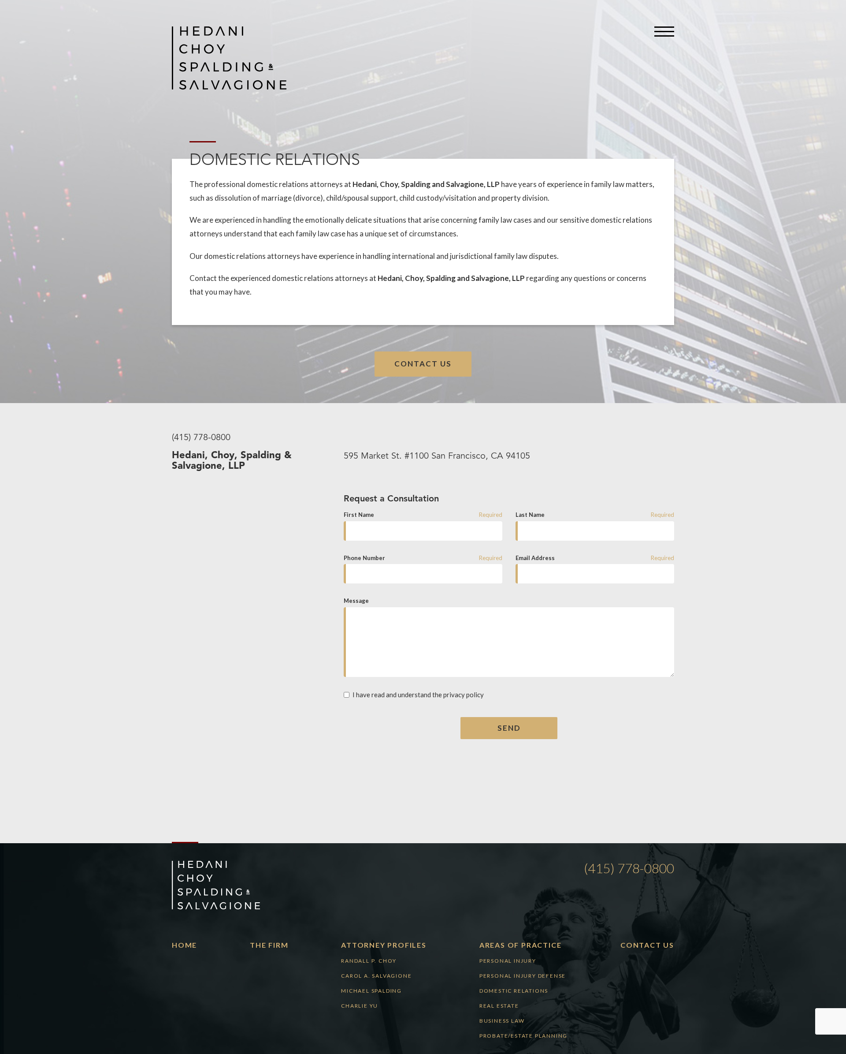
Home (184, 945)
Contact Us (423, 363)
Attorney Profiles (384, 945)
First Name (359, 514)
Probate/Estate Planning (523, 1035)
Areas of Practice (520, 945)
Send (509, 728)
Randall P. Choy (369, 960)
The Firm (269, 945)
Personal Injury (507, 960)
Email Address (535, 557)
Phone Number (364, 557)
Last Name (530, 514)
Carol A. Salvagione (376, 975)
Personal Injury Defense (522, 975)
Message (356, 600)
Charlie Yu (359, 1005)
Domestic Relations (513, 990)
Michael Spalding (371, 990)
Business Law (502, 1020)
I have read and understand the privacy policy (418, 695)
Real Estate (499, 1005)
